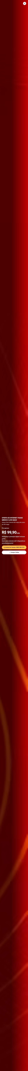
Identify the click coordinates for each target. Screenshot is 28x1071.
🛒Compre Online (14, 552)
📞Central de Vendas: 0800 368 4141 (14, 547)
